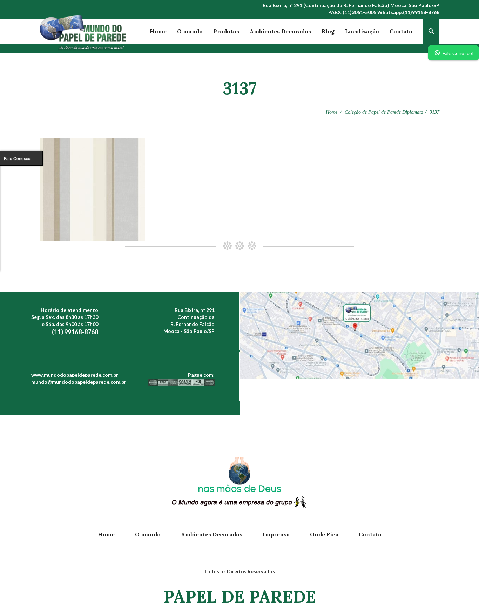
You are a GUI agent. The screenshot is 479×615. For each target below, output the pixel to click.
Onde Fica (324, 534)
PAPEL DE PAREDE (239, 596)
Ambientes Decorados (280, 31)
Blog (328, 31)
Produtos (226, 31)
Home (158, 31)
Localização (362, 31)
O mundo (190, 31)
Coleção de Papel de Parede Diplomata (384, 112)
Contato (401, 31)
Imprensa (276, 534)
